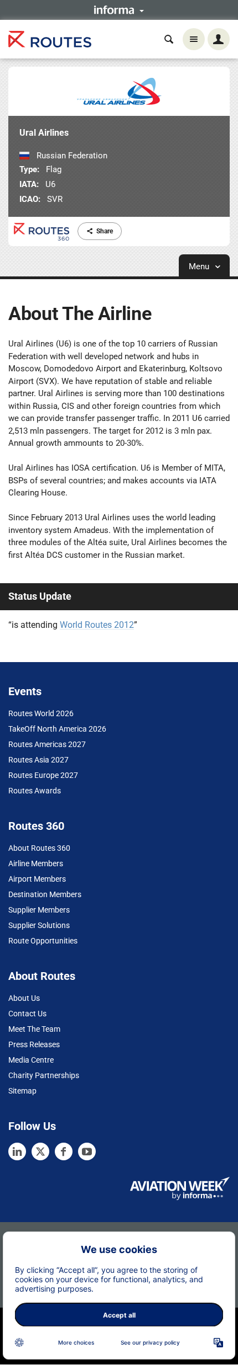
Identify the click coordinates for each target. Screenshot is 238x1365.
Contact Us (27, 1013)
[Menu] (194, 39)
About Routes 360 (39, 848)
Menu (200, 266)
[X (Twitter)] (40, 1151)
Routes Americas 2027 (47, 744)
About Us (24, 998)
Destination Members (44, 894)
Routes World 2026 (41, 713)
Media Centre (31, 1059)
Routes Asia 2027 (38, 759)
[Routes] (49, 39)
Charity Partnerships (43, 1075)
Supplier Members (39, 909)
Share (104, 231)
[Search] (169, 39)
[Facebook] (64, 1151)
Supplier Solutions (39, 925)
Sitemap (22, 1090)
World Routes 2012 (97, 625)
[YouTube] (87, 1151)
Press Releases (34, 1044)
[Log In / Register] (219, 39)
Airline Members (35, 863)
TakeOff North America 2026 (57, 728)
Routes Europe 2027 (43, 775)
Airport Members (37, 879)
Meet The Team (34, 1029)
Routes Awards (34, 790)
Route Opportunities (42, 940)
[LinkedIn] (17, 1151)
